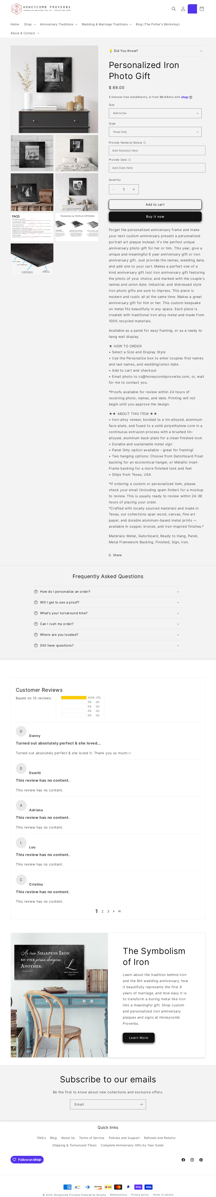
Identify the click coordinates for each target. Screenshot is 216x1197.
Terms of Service (91, 1138)
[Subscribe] (141, 1104)
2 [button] (102, 911)
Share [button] (117, 555)
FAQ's (41, 1138)
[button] (29, 24)
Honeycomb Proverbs (67, 1194)
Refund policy (118, 1194)
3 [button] (108, 911)
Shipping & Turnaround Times (74, 1145)
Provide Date (118, 159)
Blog (53, 1138)
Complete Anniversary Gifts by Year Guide (132, 1145)
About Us (68, 1138)
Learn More (138, 1038)
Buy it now (155, 217)
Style (112, 123)
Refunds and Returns (159, 1138)
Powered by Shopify (93, 1194)
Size (112, 104)
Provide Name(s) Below (125, 142)
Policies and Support (124, 1138)
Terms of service (163, 1194)
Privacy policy (140, 1194)
